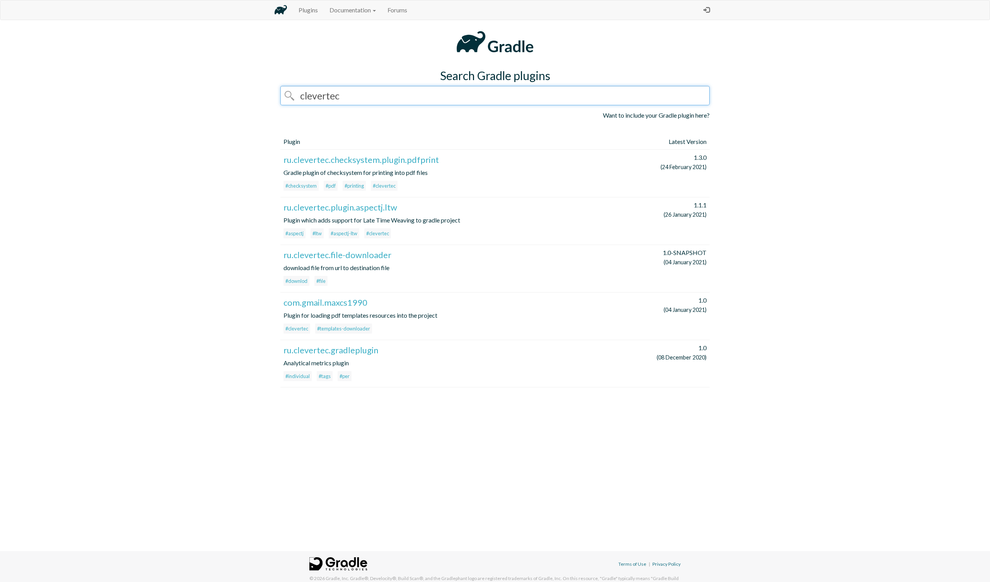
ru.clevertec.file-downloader (337, 255)
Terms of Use (632, 564)
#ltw (317, 233)
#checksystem (301, 186)
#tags (325, 376)
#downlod (296, 281)
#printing (354, 186)
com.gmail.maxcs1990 (325, 302)
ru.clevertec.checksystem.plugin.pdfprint (361, 159)
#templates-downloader (343, 328)
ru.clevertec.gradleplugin (330, 350)
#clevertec (384, 186)
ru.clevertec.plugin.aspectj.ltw (340, 207)
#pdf (331, 186)
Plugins (308, 10)
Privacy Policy (666, 564)
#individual (297, 376)
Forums (397, 10)
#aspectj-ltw (344, 233)
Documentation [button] (350, 10)
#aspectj (294, 233)
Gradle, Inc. (337, 578)
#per (345, 376)
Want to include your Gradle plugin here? (656, 115)
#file (321, 281)
